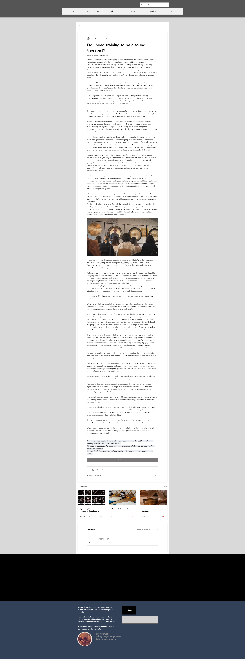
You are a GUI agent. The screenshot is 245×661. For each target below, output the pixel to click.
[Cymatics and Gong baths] (91, 497)
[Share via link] (102, 470)
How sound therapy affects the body (152, 510)
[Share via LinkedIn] (97, 470)
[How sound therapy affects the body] (153, 497)
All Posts (80, 26)
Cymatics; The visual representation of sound (89, 510)
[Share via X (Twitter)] (93, 470)
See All (165, 486)
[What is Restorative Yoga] (122, 497)
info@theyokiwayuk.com (109, 637)
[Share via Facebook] (88, 470)
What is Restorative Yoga (121, 509)
